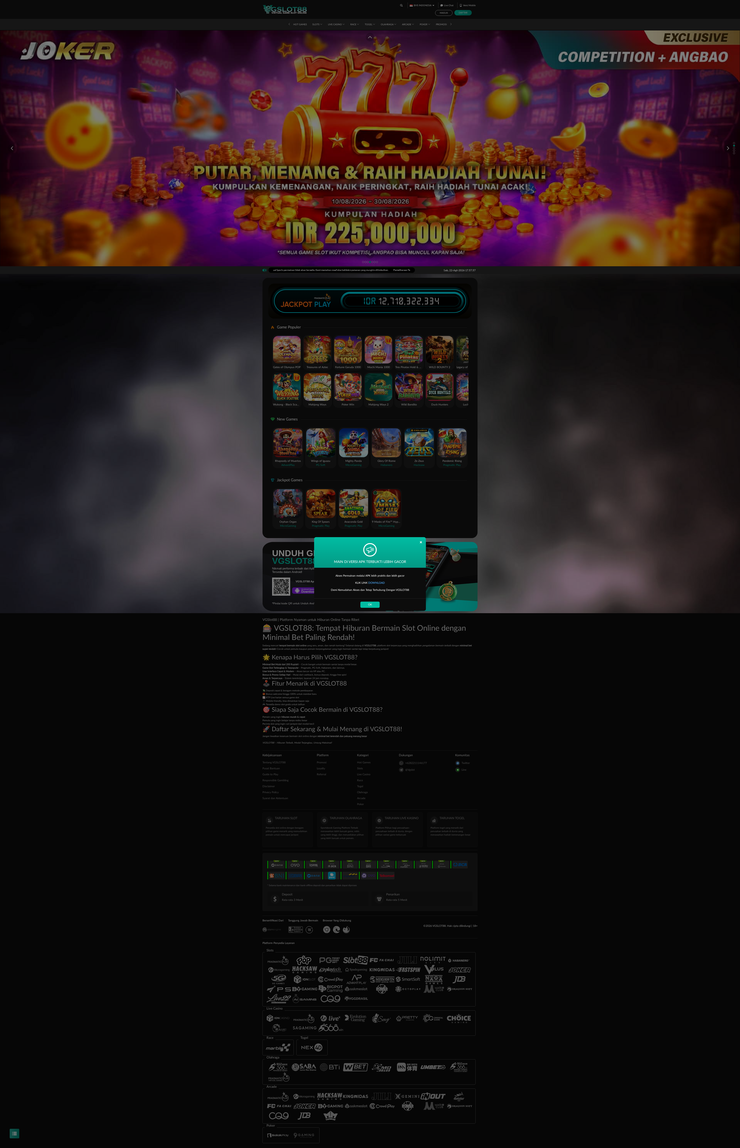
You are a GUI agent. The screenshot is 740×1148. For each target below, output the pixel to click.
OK (370, 604)
